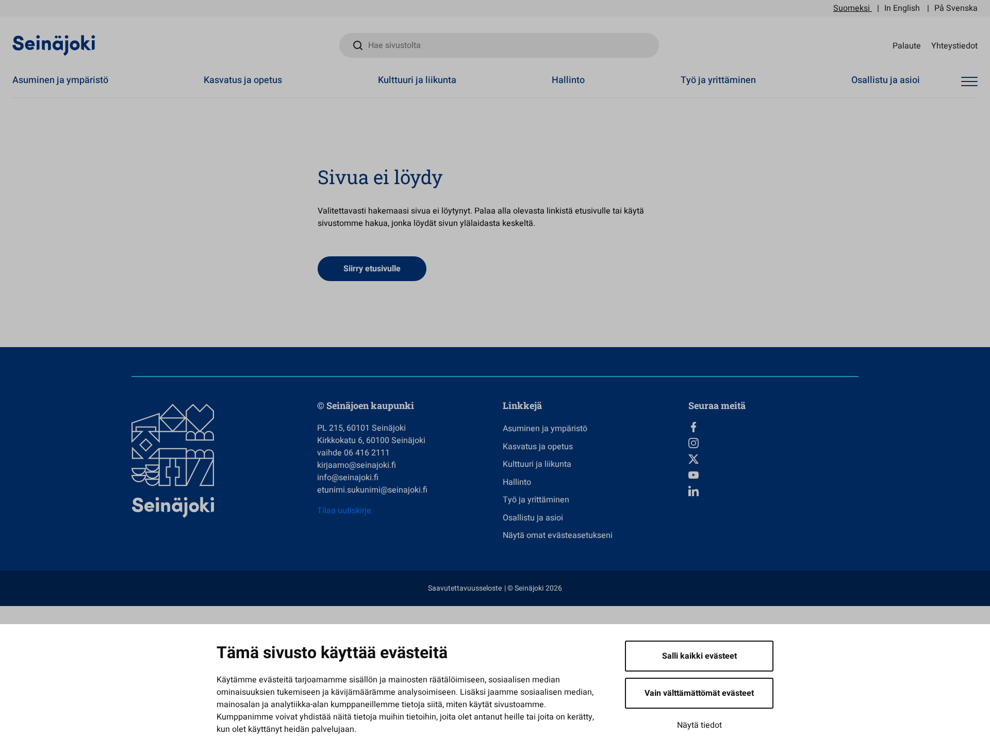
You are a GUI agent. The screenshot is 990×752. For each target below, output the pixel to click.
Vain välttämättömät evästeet (699, 693)
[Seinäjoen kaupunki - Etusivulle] (53, 45)
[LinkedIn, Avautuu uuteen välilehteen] (773, 491)
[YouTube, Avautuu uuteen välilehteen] (773, 475)
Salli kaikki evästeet (699, 656)
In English (902, 8)
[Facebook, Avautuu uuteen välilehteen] (773, 427)
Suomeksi (851, 8)
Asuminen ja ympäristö (60, 80)
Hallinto (568, 80)
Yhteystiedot (954, 45)
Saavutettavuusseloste (465, 588)
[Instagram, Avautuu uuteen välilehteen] (773, 443)
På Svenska (956, 8)
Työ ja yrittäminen (718, 80)
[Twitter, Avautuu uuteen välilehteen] (773, 459)
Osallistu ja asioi (885, 80)
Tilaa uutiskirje (344, 510)
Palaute (907, 45)
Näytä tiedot (699, 725)
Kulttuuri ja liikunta (417, 80)
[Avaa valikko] (969, 81)
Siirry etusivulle (372, 269)
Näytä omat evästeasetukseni (558, 535)
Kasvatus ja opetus (243, 80)
